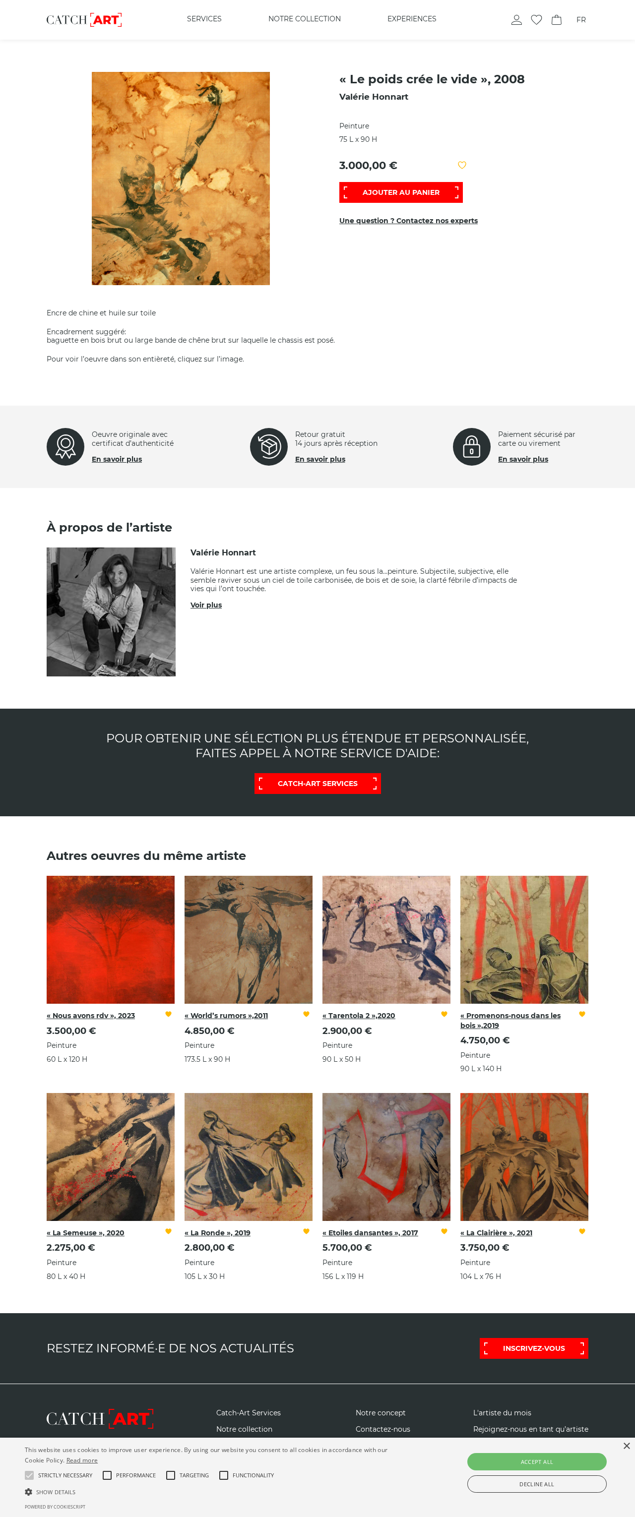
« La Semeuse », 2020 (86, 1232)
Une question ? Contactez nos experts (408, 220)
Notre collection (304, 18)
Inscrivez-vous (534, 1348)
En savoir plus (117, 459)
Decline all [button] (536, 1484)
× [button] (626, 1446)
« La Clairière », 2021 (496, 1232)
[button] (65, 1475)
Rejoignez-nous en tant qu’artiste (530, 1429)
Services (204, 18)
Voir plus (206, 605)
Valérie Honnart (373, 97)
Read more (82, 1460)
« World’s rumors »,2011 (226, 1015)
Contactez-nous (383, 1429)
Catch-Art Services (248, 1413)
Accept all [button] (537, 1461)
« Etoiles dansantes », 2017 (370, 1232)
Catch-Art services (318, 783)
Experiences (412, 18)
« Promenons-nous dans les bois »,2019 (510, 1020)
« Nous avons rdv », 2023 (91, 1015)
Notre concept (381, 1413)
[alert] (317, 1477)
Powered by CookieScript (55, 1507)
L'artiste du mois (502, 1413)
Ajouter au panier (401, 192)
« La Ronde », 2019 (218, 1232)
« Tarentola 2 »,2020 (358, 1015)
